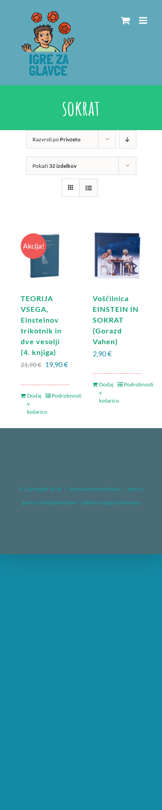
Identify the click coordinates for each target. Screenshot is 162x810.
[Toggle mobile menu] (143, 20)
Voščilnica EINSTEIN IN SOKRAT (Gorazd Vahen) (116, 320)
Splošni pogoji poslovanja (110, 502)
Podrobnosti (60, 395)
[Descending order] (127, 139)
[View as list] (88, 188)
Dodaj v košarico (36, 403)
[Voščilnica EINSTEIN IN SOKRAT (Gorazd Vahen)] (117, 255)
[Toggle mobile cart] (125, 20)
